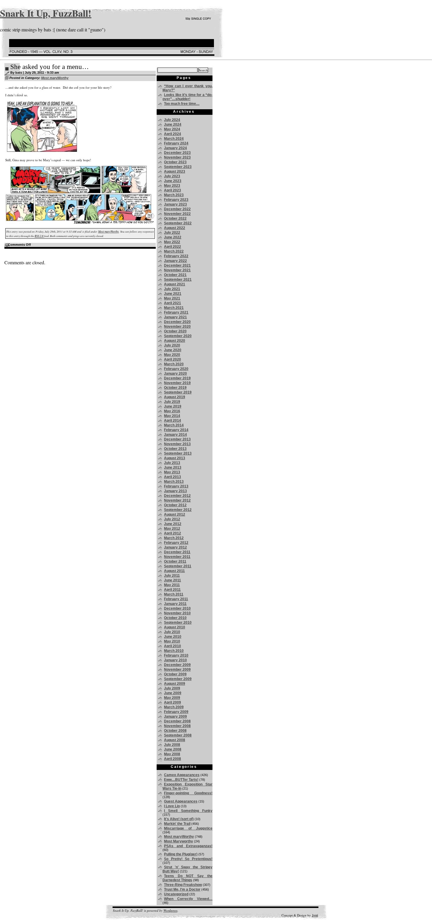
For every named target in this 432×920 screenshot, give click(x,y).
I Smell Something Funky (188, 811)
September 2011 (177, 566)
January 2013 (175, 491)
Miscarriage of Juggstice (188, 828)
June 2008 (172, 749)
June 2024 (172, 124)
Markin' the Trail (177, 824)
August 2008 (174, 740)
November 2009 (177, 669)
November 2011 (177, 557)
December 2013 (177, 439)
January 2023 (175, 204)
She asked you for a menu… (49, 66)
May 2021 (172, 298)
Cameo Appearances (182, 775)
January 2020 (175, 373)
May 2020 (172, 355)
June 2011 (172, 580)
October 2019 (175, 388)
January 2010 (175, 660)
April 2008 (172, 759)
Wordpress (170, 910)
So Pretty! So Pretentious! (188, 859)
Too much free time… (182, 104)
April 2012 (172, 533)
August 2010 (174, 627)
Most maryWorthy (54, 78)
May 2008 (172, 754)
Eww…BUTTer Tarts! (181, 780)
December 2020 (177, 322)
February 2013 (176, 486)
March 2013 (174, 482)
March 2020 (174, 364)
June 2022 (172, 237)
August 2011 (174, 571)
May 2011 (172, 585)
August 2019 (174, 397)
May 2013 (172, 472)
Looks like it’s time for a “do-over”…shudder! (187, 97)
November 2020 (177, 326)
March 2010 (174, 651)
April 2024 (172, 134)
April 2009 (172, 702)
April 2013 (172, 477)
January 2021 (175, 317)
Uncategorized (176, 894)
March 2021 (174, 308)
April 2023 (172, 190)
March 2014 (174, 425)
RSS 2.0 (39, 236)
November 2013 (177, 444)
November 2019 (177, 383)
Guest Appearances (180, 801)
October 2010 (175, 618)
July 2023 (172, 176)
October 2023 (175, 162)
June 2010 (172, 637)
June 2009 (172, 693)
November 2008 (177, 726)
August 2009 (174, 684)
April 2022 (172, 247)
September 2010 (178, 622)
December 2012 (177, 496)
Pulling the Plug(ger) (180, 854)
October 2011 (175, 561)
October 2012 (175, 505)
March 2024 (174, 139)
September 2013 (178, 453)
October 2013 (175, 449)
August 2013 (174, 458)
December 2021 (177, 265)
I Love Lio (172, 806)
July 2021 (172, 289)
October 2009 (175, 674)
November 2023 (177, 157)
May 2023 (172, 186)
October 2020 (175, 331)
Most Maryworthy (178, 841)
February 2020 (176, 369)
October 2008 (175, 731)
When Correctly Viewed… (188, 899)
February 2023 (176, 200)
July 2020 (172, 345)
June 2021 (172, 294)
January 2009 (175, 716)
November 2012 (177, 500)
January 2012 (175, 547)
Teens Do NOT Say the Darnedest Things (187, 878)
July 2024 (172, 120)
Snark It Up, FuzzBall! (45, 13)
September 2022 (178, 223)
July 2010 (172, 632)
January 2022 (175, 261)
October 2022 (175, 218)
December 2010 (177, 608)
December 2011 (177, 552)
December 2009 (177, 665)
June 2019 (172, 406)
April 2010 (172, 646)
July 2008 (172, 745)
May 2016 (172, 411)
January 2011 (175, 604)
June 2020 (172, 350)
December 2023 (177, 153)
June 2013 (172, 467)
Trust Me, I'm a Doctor (182, 889)
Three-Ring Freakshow (183, 885)
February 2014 (176, 430)
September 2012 (178, 510)
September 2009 (178, 679)
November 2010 (177, 613)
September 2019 (178, 392)
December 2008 (177, 721)
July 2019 (172, 402)
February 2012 (176, 543)
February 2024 (176, 143)
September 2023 (178, 167)
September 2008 (178, 735)
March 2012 (174, 538)
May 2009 (172, 698)
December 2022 (177, 209)
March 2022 (174, 251)
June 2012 (172, 524)
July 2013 (172, 463)
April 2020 (172, 359)
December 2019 (177, 378)
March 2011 (173, 594)
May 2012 (172, 529)
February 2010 (176, 655)
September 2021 (178, 279)
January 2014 (175, 435)
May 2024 (172, 129)
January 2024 (175, 148)
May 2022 (172, 242)
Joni (315, 915)
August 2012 (174, 514)
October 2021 (175, 275)
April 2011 (172, 590)
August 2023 (174, 171)
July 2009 (172, 688)
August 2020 (174, 341)
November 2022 (177, 214)
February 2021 (176, 312)
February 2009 (176, 712)
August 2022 (174, 228)
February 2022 (176, 256)
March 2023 (174, 195)
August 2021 (174, 284)
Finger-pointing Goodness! (188, 793)
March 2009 (174, 707)
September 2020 (178, 336)
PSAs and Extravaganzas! (188, 846)
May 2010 (172, 641)
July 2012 (172, 519)
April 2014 (172, 420)
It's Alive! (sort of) (179, 819)
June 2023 (172, 181)
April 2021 (172, 303)
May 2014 (172, 416)
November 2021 (177, 270)
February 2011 (176, 599)
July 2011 (172, 575)
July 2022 (172, 233)
